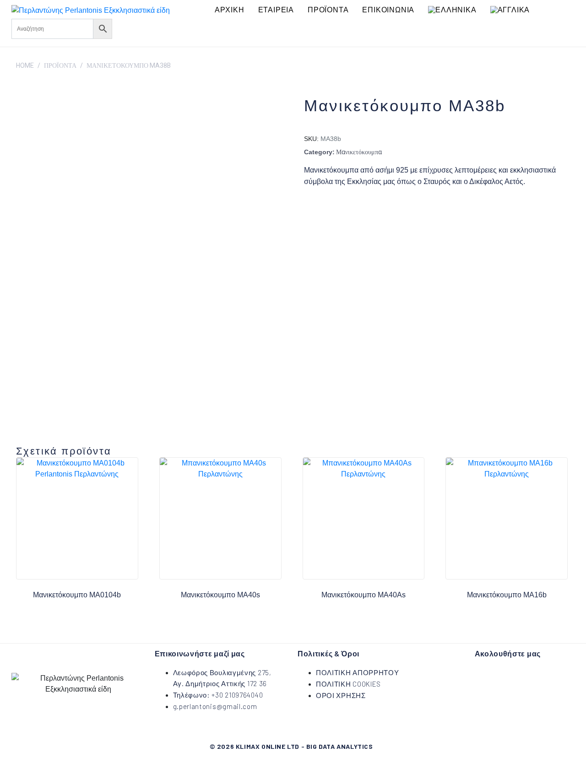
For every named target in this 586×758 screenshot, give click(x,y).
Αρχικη (229, 10)
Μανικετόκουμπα (359, 152)
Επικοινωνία (388, 10)
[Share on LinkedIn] (356, 209)
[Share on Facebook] (308, 209)
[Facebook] (123, 27)
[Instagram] (150, 27)
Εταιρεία (276, 10)
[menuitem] (452, 10)
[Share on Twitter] (332, 209)
